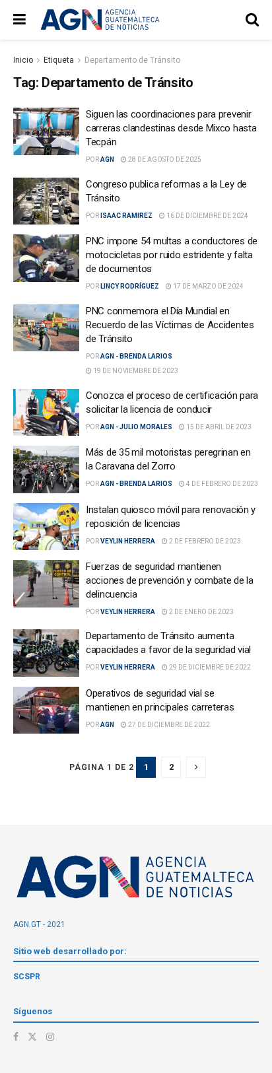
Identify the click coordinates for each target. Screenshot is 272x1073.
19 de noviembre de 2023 (135, 370)
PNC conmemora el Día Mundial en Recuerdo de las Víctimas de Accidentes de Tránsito (170, 325)
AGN (107, 159)
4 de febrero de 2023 (221, 483)
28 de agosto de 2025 (164, 159)
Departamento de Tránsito (132, 60)
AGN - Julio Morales (136, 427)
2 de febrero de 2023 (204, 541)
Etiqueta (59, 60)
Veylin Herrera (127, 541)
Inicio (23, 60)
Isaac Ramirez (126, 215)
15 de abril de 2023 (218, 427)
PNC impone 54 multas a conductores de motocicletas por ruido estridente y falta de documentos (171, 255)
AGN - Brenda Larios (136, 356)
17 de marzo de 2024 (208, 286)
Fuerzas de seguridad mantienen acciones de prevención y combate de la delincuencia (170, 580)
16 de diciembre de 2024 (206, 215)
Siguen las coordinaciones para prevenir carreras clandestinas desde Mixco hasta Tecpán (171, 128)
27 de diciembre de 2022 (168, 724)
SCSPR (26, 976)
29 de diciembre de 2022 (209, 667)
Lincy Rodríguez (129, 286)
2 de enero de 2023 (201, 611)
